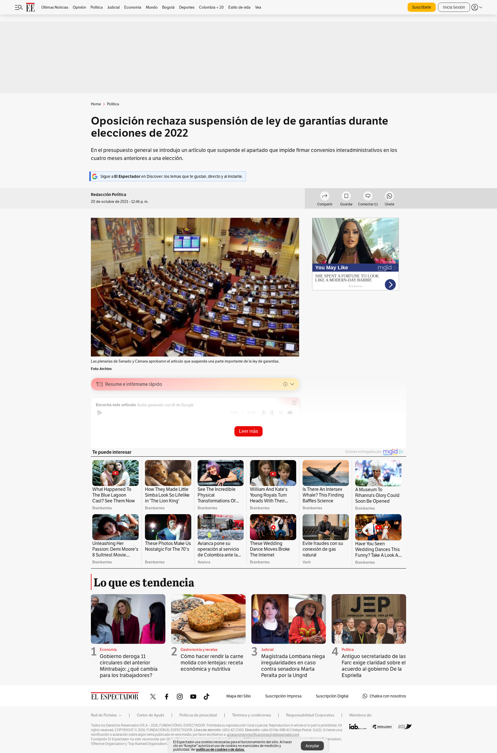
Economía (108, 649)
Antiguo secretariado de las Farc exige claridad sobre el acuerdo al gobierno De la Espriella (374, 665)
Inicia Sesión (454, 7)
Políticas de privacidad (198, 715)
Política (348, 649)
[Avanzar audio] (272, 412)
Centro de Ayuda (150, 715)
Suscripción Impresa (283, 696)
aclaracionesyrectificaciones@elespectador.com (263, 735)
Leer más (248, 431)
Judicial (267, 649)
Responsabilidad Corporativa (310, 715)
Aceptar (312, 745)
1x (281, 412)
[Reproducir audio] (99, 412)
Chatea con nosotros (388, 696)
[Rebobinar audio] (263, 412)
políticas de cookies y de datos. (220, 749)
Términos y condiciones (251, 715)
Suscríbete (421, 7)
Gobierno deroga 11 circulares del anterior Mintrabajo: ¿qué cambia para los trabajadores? (129, 665)
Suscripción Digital (332, 696)
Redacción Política (108, 194)
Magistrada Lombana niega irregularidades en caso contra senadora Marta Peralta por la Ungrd (293, 665)
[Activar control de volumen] (290, 413)
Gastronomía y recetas (199, 649)
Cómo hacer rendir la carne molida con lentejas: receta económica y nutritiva (212, 662)
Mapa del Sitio (238, 696)
